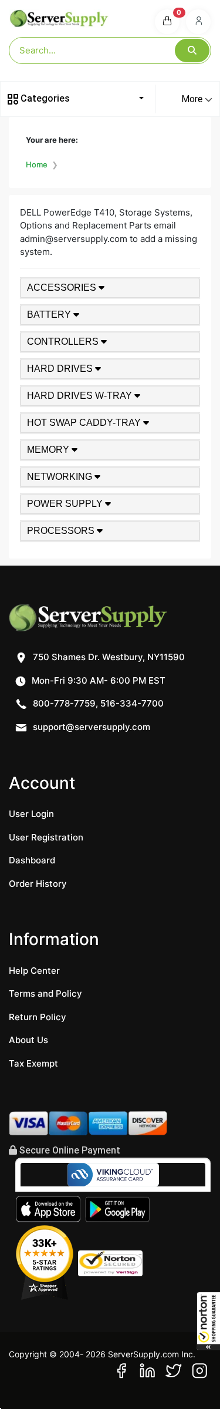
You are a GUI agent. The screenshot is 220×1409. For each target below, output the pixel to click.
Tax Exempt (33, 1063)
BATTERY (50, 315)
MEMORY (49, 450)
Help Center (34, 970)
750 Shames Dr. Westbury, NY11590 (108, 657)
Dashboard (32, 860)
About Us (28, 1039)
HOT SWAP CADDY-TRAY (85, 423)
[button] (208, 1321)
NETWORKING (60, 477)
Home (37, 164)
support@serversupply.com (91, 726)
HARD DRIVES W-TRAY (80, 396)
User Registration (46, 837)
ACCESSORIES (63, 287)
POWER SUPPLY (66, 504)
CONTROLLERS (64, 342)
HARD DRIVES (61, 369)
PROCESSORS (62, 531)
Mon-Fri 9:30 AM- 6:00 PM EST (97, 680)
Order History (38, 883)
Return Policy (37, 1017)
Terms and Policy (45, 993)
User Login (31, 813)
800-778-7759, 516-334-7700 (97, 703)
